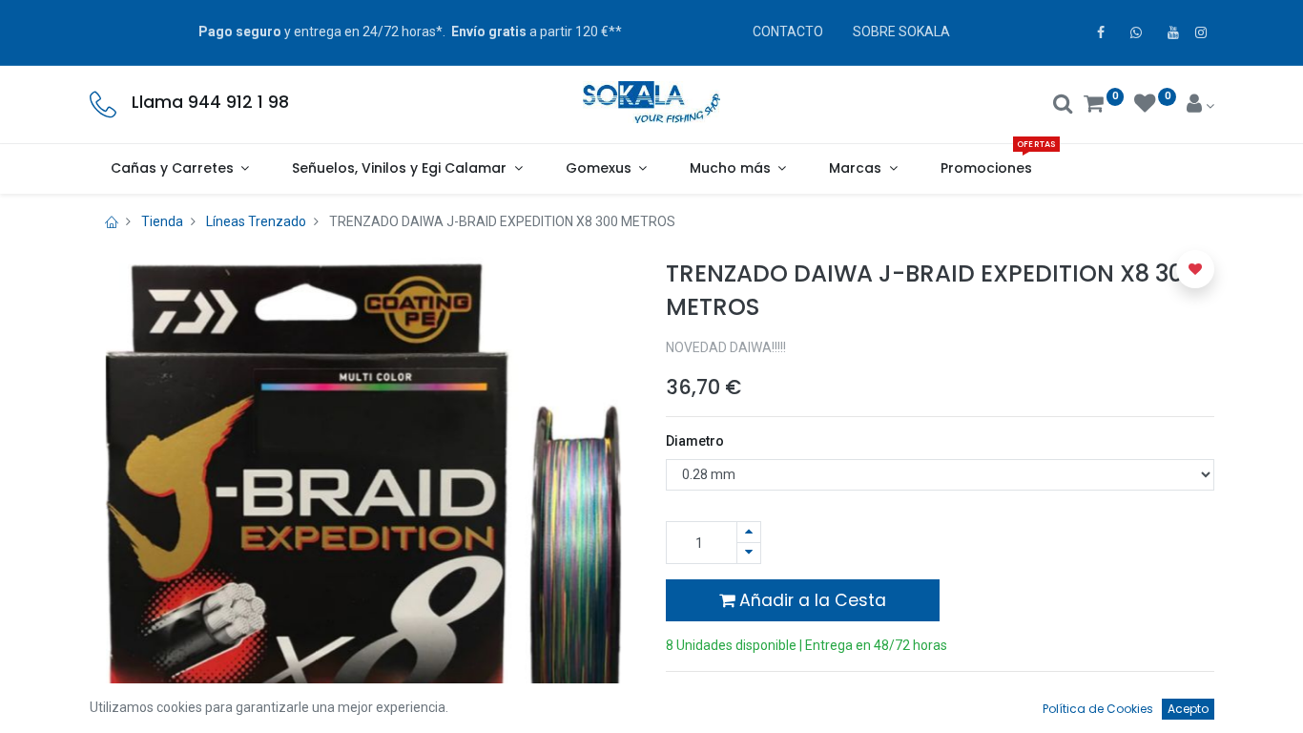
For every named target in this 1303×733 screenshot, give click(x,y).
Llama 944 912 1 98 (210, 102)
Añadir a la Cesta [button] (810, 600)
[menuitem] (986, 169)
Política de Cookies (1098, 709)
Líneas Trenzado (256, 221)
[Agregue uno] (748, 532)
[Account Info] (1200, 106)
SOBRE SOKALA (901, 31)
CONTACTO (788, 31)
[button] (1195, 269)
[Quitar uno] (748, 553)
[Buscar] (1063, 106)
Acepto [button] (1188, 709)
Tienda (162, 221)
